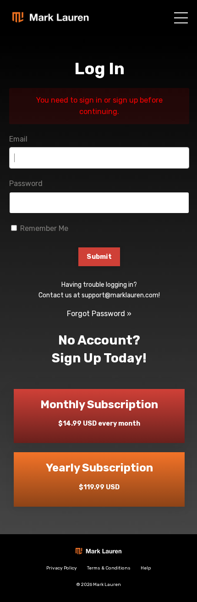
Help (146, 568)
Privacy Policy (61, 568)
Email (18, 139)
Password (26, 183)
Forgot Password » (99, 313)
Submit (99, 257)
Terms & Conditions (109, 568)
